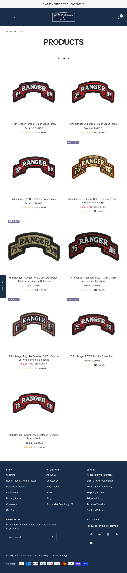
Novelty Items (13, 498)
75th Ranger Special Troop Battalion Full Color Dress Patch (34, 436)
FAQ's (49, 492)
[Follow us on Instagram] (108, 534)
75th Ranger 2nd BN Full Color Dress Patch (93, 123)
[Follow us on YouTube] (91, 543)
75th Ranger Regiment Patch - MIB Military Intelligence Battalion (93, 279)
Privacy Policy (94, 498)
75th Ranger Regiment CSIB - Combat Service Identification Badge (93, 201)
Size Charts (52, 486)
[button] (3, 286)
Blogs (49, 498)
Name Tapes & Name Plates (21, 480)
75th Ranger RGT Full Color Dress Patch (93, 356)
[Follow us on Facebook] (91, 534)
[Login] (112, 17)
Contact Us (52, 480)
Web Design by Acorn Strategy (52, 555)
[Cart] (119, 17)
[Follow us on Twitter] (99, 534)
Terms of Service (96, 504)
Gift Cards (11, 510)
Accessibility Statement (99, 474)
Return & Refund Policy (99, 486)
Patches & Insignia (16, 486)
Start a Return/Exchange (100, 480)
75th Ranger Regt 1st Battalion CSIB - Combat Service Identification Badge (34, 358)
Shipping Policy (95, 492)
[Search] (14, 17)
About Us (51, 474)
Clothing (10, 474)
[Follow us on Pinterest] (116, 534)
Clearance (11, 504)
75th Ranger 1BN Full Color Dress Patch (34, 123)
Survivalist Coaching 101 (59, 504)
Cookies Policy (95, 510)
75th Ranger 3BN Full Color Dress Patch (34, 199)
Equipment (12, 492)
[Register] (52, 537)
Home (9, 31)
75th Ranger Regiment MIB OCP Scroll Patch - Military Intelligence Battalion (34, 279)
